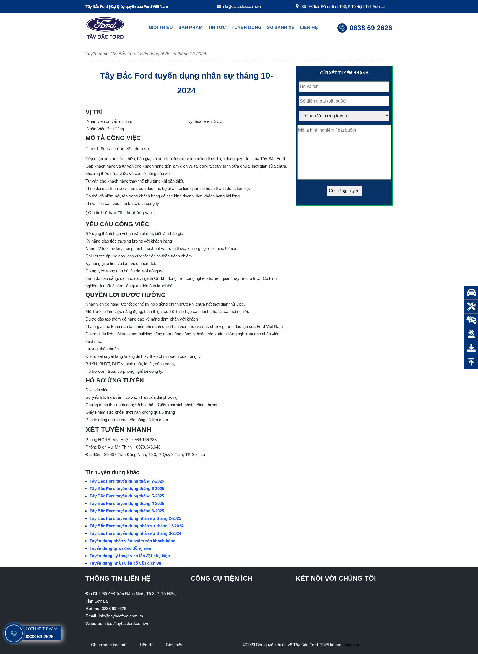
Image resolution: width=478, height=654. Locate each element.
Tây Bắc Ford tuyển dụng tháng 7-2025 (127, 481)
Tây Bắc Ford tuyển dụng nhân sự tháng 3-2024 (135, 533)
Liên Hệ (309, 27)
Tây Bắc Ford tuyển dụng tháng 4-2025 (127, 503)
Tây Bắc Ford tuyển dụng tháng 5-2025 (127, 496)
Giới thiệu (161, 27)
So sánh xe (281, 27)
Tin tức (217, 27)
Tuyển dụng (246, 27)
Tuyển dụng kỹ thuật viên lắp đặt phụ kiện (130, 555)
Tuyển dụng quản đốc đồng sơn (120, 548)
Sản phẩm (190, 27)
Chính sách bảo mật (109, 644)
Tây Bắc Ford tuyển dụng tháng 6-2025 (127, 488)
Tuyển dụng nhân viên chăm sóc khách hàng (132, 540)
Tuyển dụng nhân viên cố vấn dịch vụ (125, 563)
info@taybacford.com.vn (241, 6)
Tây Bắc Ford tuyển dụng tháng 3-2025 (127, 511)
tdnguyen (350, 644)
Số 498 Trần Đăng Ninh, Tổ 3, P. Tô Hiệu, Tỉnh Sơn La (342, 6)
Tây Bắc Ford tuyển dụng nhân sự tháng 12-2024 (136, 525)
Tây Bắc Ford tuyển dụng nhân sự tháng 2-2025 (135, 518)
